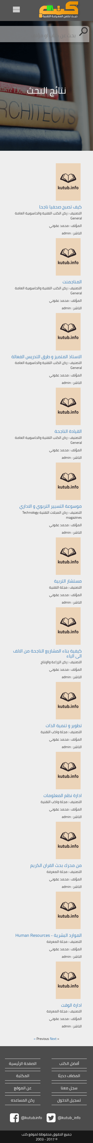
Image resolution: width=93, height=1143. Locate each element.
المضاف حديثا (69, 1076)
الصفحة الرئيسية (22, 1063)
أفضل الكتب (69, 1063)
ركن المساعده (22, 1100)
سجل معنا (69, 1088)
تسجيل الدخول (69, 1100)
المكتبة (22, 1076)
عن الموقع (22, 1088)
